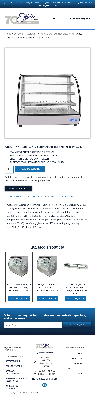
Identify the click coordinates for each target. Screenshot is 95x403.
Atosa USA (31, 33)
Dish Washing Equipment (12, 387)
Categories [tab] (67, 197)
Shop (79, 373)
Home (8, 33)
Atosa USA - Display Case (54, 33)
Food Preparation (14, 366)
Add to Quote (30, 168)
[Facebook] (44, 385)
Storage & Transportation (13, 372)
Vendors (18, 33)
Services (78, 364)
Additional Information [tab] (41, 197)
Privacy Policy (75, 369)
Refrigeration (13, 361)
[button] (54, 18)
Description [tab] (15, 197)
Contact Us (76, 359)
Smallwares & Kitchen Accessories (16, 379)
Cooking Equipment (15, 356)
